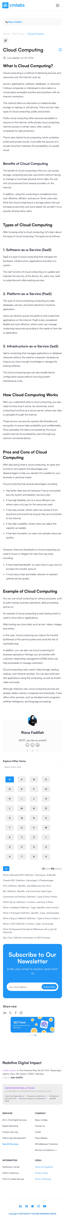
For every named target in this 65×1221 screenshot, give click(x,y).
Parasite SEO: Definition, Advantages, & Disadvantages (28, 880)
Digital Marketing (10, 1126)
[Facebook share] (16, 1012)
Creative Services (10, 1132)
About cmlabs (41, 1120)
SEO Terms (18, 33)
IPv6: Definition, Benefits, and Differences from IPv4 (27, 885)
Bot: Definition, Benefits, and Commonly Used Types (27, 891)
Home (6, 33)
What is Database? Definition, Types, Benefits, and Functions (31, 907)
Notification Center (11, 1167)
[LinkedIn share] (5, 1012)
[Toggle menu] (57, 5)
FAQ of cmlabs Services (13, 1179)
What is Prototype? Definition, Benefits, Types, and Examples (31, 913)
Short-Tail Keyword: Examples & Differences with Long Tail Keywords (30, 930)
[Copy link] (21, 1012)
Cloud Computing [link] (36, 33)
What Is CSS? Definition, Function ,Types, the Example (28, 923)
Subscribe (49, 986)
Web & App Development (14, 1138)
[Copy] (5, 40)
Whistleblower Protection (46, 1144)
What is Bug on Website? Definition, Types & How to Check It (31, 918)
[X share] (10, 1012)
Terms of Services (43, 1179)
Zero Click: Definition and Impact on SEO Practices (26, 937)
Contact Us (40, 1126)
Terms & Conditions (44, 1167)
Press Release (41, 1138)
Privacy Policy (41, 1173)
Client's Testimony (10, 1173)
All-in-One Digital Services (14, 1120)
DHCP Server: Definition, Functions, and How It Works (28, 902)
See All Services (10, 1144)
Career (38, 1132)
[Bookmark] (60, 50)
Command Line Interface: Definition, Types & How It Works (30, 896)
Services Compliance (44, 1150)
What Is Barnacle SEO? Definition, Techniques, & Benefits (29, 875)
